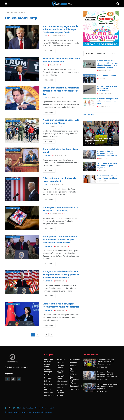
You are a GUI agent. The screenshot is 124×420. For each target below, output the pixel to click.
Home (7, 12)
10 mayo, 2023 (53, 126)
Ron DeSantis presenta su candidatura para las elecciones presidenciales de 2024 (61, 90)
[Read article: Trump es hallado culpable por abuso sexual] (22, 160)
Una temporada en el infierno (74, 380)
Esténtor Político (60, 367)
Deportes (48, 384)
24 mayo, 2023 (54, 97)
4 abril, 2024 (90, 143)
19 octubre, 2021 (61, 246)
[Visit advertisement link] (101, 28)
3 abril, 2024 (102, 158)
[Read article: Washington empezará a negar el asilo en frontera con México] (22, 130)
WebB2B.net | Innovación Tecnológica (39, 412)
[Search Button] (117, 3)
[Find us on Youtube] (18, 407)
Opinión (73, 366)
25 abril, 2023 (54, 184)
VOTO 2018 (74, 389)
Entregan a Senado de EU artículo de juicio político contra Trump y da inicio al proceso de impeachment (61, 274)
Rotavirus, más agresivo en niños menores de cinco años (107, 101)
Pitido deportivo (74, 370)
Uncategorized (76, 386)
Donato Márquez (47, 388)
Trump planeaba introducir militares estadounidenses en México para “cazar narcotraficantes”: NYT (60, 239)
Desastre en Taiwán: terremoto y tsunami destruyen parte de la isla (107, 153)
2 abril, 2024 (102, 171)
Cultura (47, 381)
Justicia (60, 387)
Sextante (73, 374)
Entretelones (49, 396)
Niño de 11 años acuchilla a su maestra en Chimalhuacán (107, 88)
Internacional (13, 27)
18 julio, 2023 (53, 65)
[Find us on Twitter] (13, 379)
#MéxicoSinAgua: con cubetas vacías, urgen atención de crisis (105, 362)
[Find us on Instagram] (19, 379)
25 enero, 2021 (60, 281)
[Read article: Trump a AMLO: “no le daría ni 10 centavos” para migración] (89, 166)
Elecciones (48, 392)
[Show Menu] (6, 3)
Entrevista (61, 359)
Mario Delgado (60, 391)
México (60, 396)
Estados (60, 363)
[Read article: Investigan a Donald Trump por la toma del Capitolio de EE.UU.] (22, 69)
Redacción (48, 246)
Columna (47, 375)
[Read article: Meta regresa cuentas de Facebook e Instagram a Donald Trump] (22, 218)
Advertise (29, 408)
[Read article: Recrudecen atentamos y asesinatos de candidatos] (89, 179)
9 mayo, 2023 (57, 155)
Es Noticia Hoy (15, 412)
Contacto (48, 378)
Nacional (73, 363)
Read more (50, 51)
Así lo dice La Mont (48, 360)
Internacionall (62, 384)
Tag (12, 12)
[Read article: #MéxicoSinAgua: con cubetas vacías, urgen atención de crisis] (101, 133)
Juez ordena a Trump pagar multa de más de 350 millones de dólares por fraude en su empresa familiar (60, 29)
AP (45, 65)
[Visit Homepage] (62, 3)
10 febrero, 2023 (55, 214)
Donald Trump (20, 12)
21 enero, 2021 (60, 310)
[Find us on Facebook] (7, 379)
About (21, 408)
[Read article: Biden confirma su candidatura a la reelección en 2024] (22, 189)
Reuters (48, 155)
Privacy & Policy (40, 408)
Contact (51, 408)
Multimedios (75, 359)
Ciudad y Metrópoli (48, 371)
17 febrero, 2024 (55, 36)
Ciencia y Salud (48, 366)
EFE (46, 36)
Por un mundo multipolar (106, 75)
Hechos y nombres (60, 377)
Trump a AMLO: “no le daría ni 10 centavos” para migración (107, 166)
